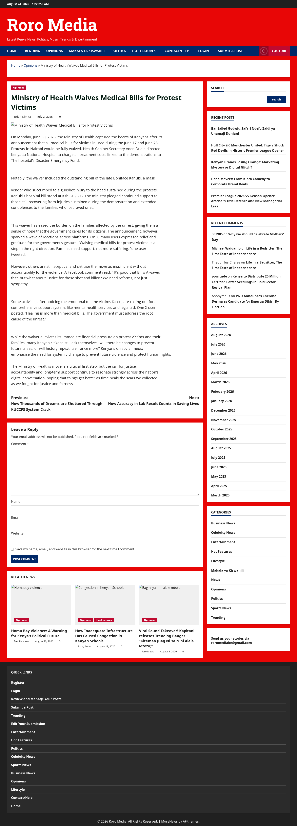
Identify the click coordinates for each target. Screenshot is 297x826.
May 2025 (218, 476)
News (215, 579)
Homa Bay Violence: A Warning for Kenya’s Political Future (39, 633)
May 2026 (218, 363)
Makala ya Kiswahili (87, 51)
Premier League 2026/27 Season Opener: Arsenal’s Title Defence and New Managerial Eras (246, 201)
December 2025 (223, 410)
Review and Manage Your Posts (36, 699)
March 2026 (220, 382)
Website (17, 533)
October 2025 (221, 429)
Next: (153, 400)
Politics (119, 51)
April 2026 (219, 372)
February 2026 (222, 391)
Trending (31, 51)
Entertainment (223, 542)
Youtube (279, 51)
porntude (219, 276)
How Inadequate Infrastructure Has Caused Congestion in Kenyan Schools (104, 635)
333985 (217, 234)
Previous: (56, 403)
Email (15, 517)
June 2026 (218, 353)
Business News (223, 523)
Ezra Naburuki (21, 641)
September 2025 (224, 438)
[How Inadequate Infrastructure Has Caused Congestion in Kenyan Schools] (105, 605)
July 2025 (218, 457)
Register (17, 682)
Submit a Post (230, 51)
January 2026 (221, 401)
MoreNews (169, 821)
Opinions (54, 51)
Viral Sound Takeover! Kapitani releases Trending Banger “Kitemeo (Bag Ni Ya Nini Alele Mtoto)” (166, 638)
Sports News (221, 608)
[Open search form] (254, 51)
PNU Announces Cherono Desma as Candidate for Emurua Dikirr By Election (245, 301)
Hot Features (144, 51)
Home (12, 51)
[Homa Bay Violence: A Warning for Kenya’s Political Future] (41, 605)
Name (15, 501)
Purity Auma (84, 646)
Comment (20, 444)
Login (203, 51)
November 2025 (223, 420)
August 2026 (221, 335)
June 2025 (218, 467)
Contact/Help (177, 51)
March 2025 (220, 495)
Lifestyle (218, 561)
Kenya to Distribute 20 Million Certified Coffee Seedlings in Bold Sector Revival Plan (246, 281)
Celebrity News (223, 532)
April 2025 (219, 486)
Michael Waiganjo (226, 248)
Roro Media (52, 24)
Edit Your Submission (28, 723)
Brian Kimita (22, 116)
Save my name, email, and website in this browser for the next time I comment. (75, 549)
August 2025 (221, 448)
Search (217, 88)
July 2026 (218, 344)
